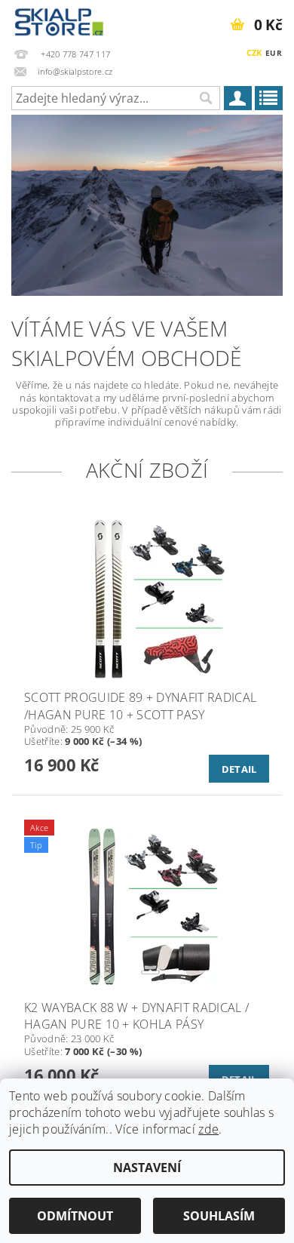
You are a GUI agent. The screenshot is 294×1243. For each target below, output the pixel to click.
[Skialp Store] (59, 19)
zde (208, 1129)
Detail (239, 769)
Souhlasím (219, 1216)
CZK (254, 52)
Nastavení (147, 1167)
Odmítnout (75, 1216)
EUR (273, 53)
